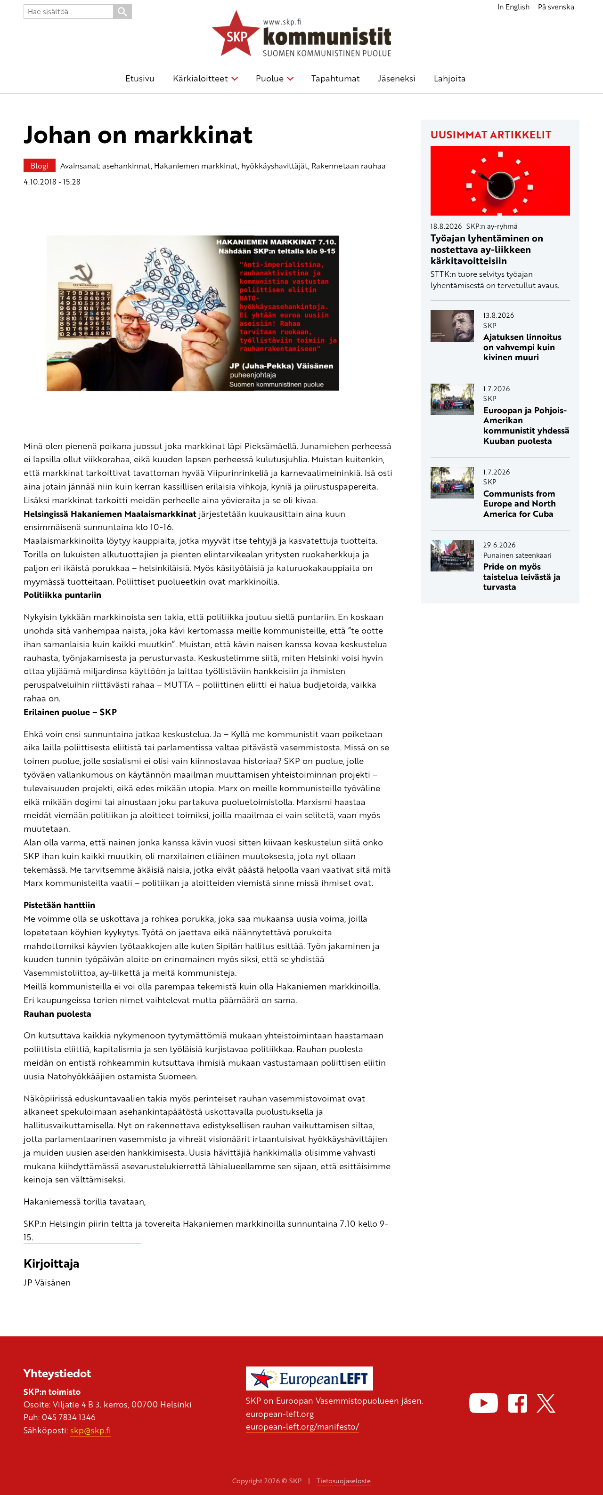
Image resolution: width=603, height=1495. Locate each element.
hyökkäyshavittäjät (274, 165)
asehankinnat (126, 165)
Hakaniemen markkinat (196, 165)
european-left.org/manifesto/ (302, 1426)
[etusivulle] (301, 35)
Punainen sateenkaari (517, 555)
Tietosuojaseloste (344, 1480)
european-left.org (280, 1413)
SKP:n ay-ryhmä (492, 226)
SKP (489, 325)
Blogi (40, 165)
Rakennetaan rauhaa (348, 165)
